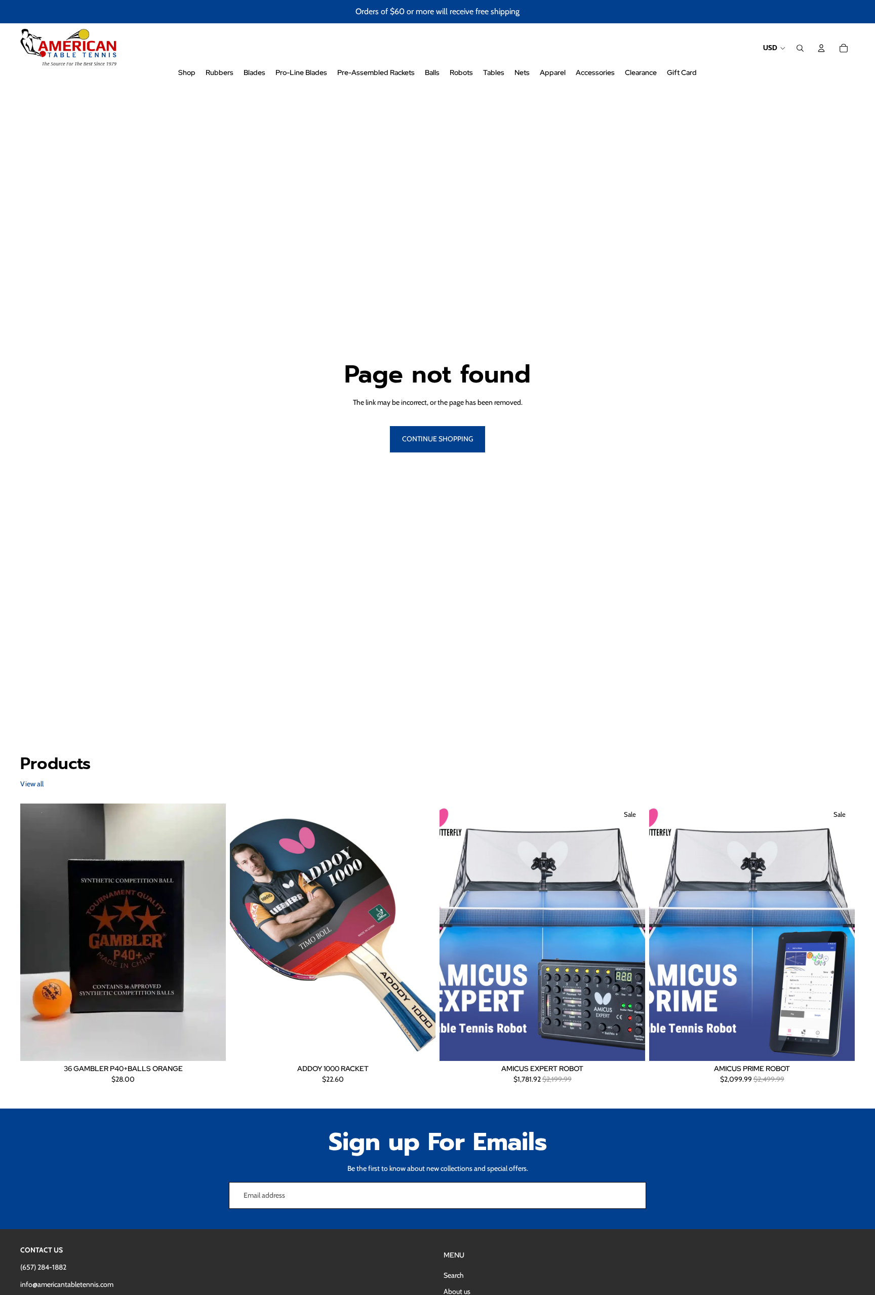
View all (32, 783)
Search (454, 1275)
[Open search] (800, 48)
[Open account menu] (821, 48)
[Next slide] (420, 932)
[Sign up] (632, 1196)
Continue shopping (437, 438)
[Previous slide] (245, 932)
